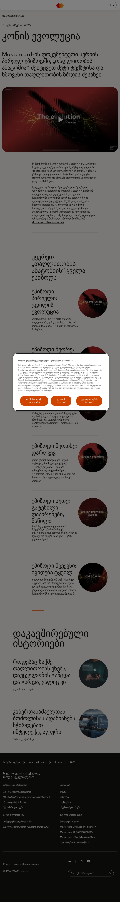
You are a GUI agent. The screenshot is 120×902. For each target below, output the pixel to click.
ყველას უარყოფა (61, 400)
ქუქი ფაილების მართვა (89, 400)
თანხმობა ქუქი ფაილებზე (34, 400)
